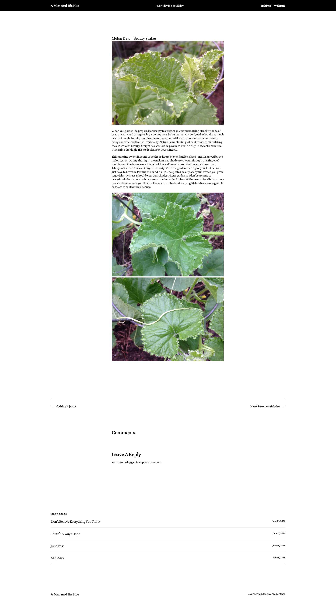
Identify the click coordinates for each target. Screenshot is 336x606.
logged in (132, 462)
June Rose (57, 546)
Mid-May (57, 558)
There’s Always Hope (65, 534)
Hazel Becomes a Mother (265, 406)
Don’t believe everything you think (75, 521)
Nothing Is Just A (66, 406)
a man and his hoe (65, 5)
